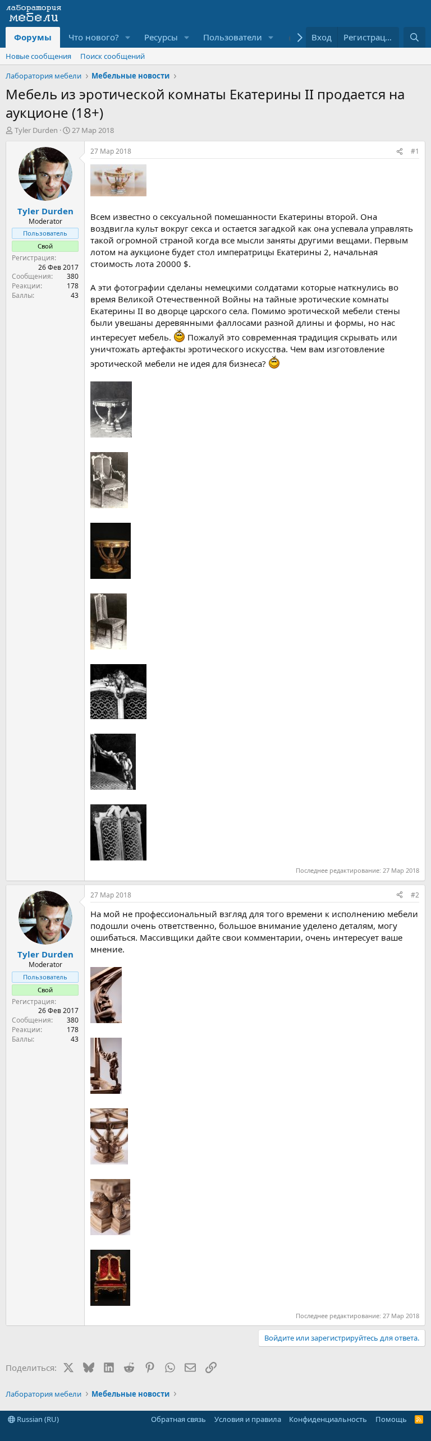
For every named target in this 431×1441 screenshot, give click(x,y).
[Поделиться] (399, 151)
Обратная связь (178, 1419)
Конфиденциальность (328, 1419)
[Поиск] (414, 37)
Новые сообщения (38, 56)
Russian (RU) (37, 1419)
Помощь (391, 1419)
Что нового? (93, 37)
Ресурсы (161, 37)
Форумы (33, 37)
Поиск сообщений (112, 56)
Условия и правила (247, 1419)
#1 (415, 151)
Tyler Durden (36, 130)
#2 (415, 895)
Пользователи (232, 37)
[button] (128, 37)
